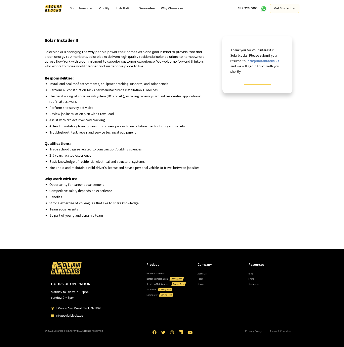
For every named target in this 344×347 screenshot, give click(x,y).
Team (200, 278)
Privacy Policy (253, 331)
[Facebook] (154, 332)
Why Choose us (172, 8)
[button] (81, 8)
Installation (124, 8)
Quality (104, 8)
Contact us (253, 283)
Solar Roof (151, 289)
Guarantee (147, 8)
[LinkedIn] (181, 332)
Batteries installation (157, 278)
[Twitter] (163, 332)
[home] (53, 8)
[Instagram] (172, 332)
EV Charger (152, 294)
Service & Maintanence (158, 284)
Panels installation (156, 273)
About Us (201, 273)
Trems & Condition (280, 331)
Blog (250, 273)
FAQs (251, 278)
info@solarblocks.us (262, 60)
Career (200, 283)
